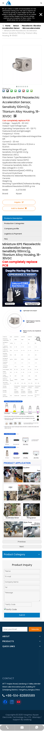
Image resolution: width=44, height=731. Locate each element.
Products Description (13, 218)
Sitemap (36, 717)
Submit (22, 615)
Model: (5, 189)
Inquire (17, 202)
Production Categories (14, 223)
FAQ (6, 239)
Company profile (11, 228)
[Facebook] (5, 702)
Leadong (27, 719)
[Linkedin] (12, 702)
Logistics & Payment (13, 233)
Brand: (5, 193)
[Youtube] (18, 702)
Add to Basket (17, 208)
